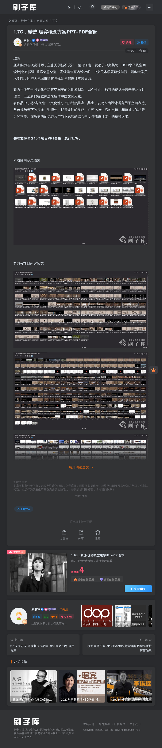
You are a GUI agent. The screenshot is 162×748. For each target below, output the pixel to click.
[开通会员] (153, 370)
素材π (27, 40)
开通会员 (133, 7)
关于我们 (135, 724)
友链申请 (88, 724)
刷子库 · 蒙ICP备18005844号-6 (122, 729)
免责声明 (104, 724)
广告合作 (119, 724)
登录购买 (140, 589)
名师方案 (43, 21)
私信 (143, 42)
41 (55, 616)
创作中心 (112, 7)
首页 (14, 21)
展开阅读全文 (79, 467)
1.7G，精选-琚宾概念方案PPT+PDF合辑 (55, 31)
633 (38, 616)
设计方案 (27, 21)
